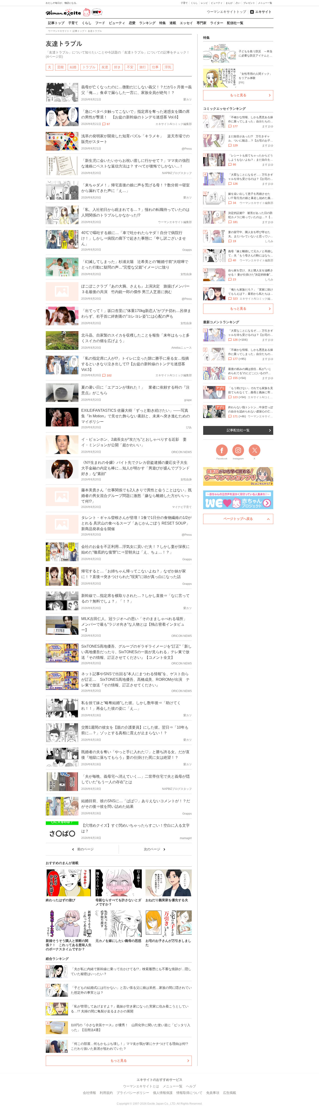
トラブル (89, 67)
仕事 (155, 67)
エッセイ (186, 23)
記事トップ (56, 23)
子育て (184, 3)
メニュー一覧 (265, 3)
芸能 (60, 67)
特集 (162, 23)
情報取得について (189, 1093)
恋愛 (132, 23)
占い (238, 3)
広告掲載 (229, 1093)
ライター (216, 23)
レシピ (204, 3)
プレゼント (249, 3)
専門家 (201, 23)
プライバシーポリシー (133, 1093)
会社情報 (89, 1093)
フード (100, 23)
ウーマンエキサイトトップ (226, 12)
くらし (194, 3)
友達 (105, 67)
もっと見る (118, 1060)
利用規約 (106, 1093)
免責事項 (212, 1093)
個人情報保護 (163, 1093)
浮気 (168, 67)
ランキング (147, 23)
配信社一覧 (235, 23)
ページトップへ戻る (238, 519)
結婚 (73, 67)
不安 (130, 67)
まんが (229, 3)
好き (117, 67)
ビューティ (217, 3)
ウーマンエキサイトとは (141, 1086)
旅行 (142, 67)
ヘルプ (191, 1086)
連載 (173, 23)
